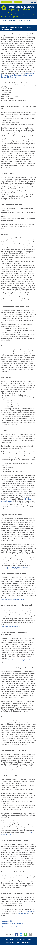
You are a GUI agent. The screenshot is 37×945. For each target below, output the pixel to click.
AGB (29, 939)
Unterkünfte (6, 2)
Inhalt (18, 2)
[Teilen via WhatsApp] (26, 934)
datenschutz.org (23, 913)
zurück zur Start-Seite (10, 927)
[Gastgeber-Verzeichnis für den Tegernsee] (4, 8)
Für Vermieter (10, 939)
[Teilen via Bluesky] (22, 934)
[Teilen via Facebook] (17, 934)
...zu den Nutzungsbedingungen (13, 923)
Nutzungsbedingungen (12, 942)
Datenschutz (21, 939)
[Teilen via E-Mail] (31, 934)
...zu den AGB (7, 921)
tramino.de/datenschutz (9, 627)
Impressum (26, 942)
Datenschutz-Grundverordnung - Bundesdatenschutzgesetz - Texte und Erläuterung (18, 75)
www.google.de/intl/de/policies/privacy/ (14, 568)
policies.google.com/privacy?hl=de (13, 599)
